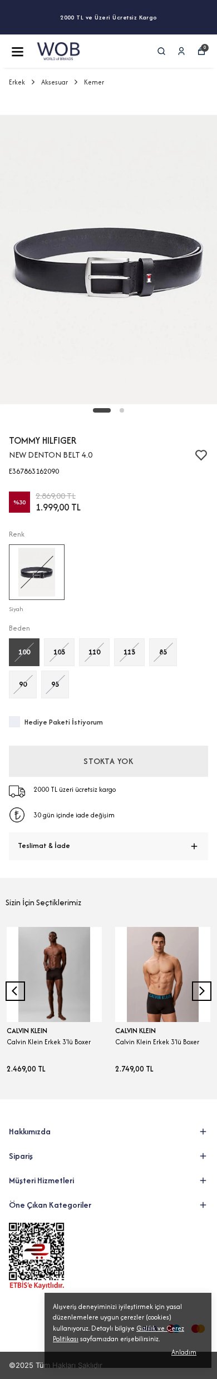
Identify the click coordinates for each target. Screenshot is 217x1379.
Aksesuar (54, 82)
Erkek (17, 82)
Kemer (94, 82)
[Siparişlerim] (181, 51)
